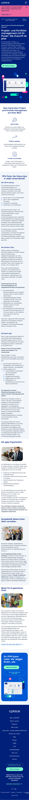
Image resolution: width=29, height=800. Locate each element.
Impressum (13, 792)
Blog (14, 737)
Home (2, 19)
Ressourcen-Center (14, 733)
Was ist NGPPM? (14, 718)
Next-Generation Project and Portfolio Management (11, 20)
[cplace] (5, 3)
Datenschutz (19, 792)
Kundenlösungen (14, 749)
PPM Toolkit (14, 727)
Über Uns (14, 753)
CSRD (14, 743)
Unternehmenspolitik (5, 792)
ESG (14, 746)
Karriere (14, 759)
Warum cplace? (14, 721)
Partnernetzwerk (14, 756)
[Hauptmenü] (26, 2)
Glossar (14, 740)
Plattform (14, 724)
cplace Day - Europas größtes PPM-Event (14, 730)
